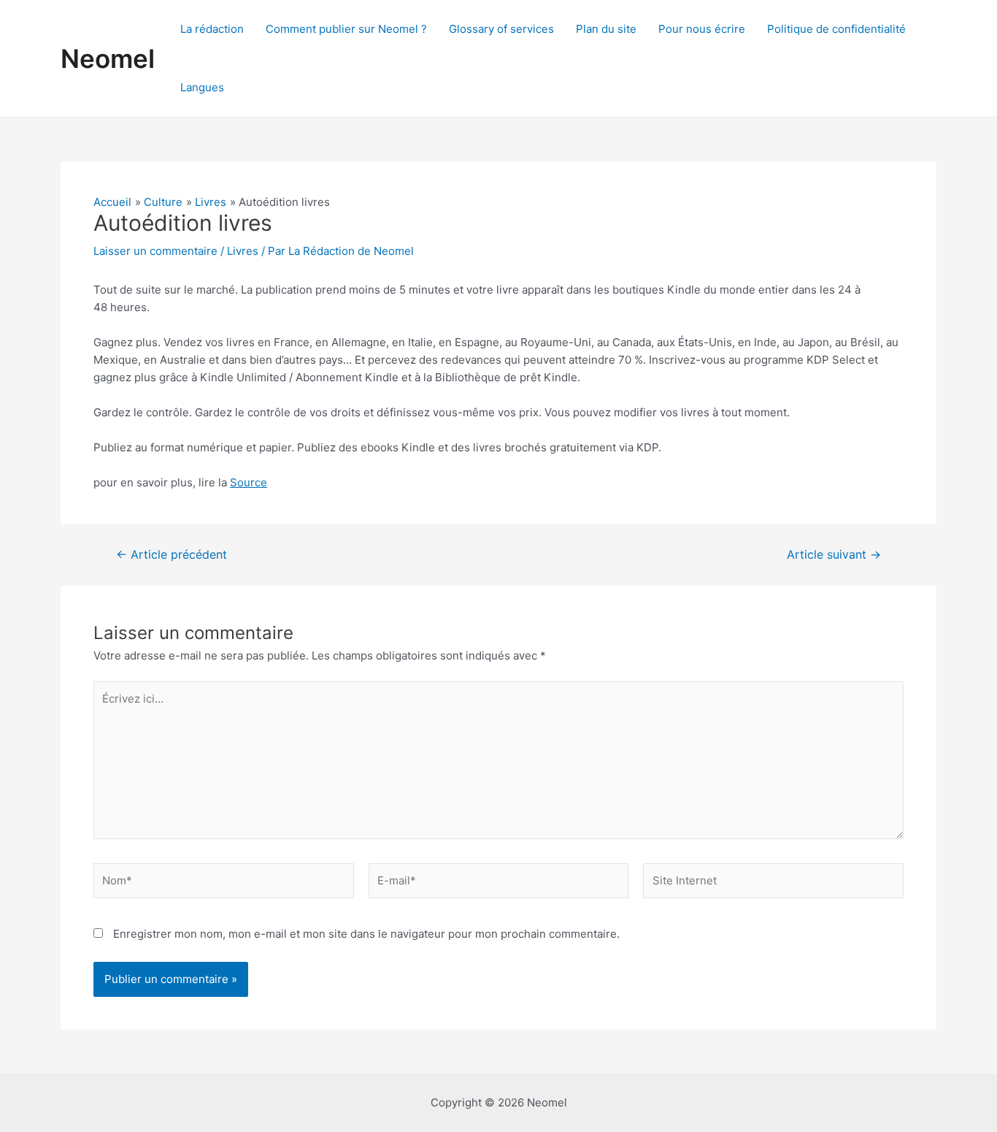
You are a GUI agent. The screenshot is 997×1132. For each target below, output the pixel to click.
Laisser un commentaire (155, 251)
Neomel (108, 58)
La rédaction (212, 29)
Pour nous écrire (701, 29)
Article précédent (171, 555)
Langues (202, 87)
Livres (242, 251)
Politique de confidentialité (836, 29)
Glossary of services (501, 29)
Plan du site (606, 29)
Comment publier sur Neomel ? (346, 29)
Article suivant (834, 555)
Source (248, 482)
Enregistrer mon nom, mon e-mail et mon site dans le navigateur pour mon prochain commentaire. (366, 934)
